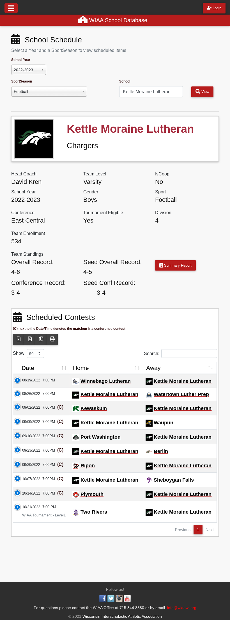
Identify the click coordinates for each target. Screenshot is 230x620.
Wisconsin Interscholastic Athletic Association (121, 616)
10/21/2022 (27, 507)
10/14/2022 (27, 493)
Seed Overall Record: (112, 262)
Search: (151, 353)
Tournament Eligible (103, 212)
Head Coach (23, 173)
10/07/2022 (27, 479)
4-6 (15, 271)
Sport (160, 191)
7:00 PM (49, 507)
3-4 (15, 292)
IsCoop (162, 173)
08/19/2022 (27, 380)
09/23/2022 (27, 450)
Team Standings (27, 254)
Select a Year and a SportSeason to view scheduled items (68, 50)
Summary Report (177, 265)
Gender (90, 191)
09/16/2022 (27, 436)
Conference (22, 212)
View (204, 92)
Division (163, 212)
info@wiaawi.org (181, 607)
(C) (59, 407)
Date (28, 368)
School (124, 81)
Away (153, 368)
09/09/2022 (27, 422)
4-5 (87, 271)
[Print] (52, 339)
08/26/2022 (27, 394)
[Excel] (18, 339)
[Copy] (41, 339)
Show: (20, 353)
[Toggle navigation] (11, 8)
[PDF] (29, 339)
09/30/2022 (27, 465)
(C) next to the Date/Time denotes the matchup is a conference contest (69, 329)
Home (81, 368)
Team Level (94, 173)
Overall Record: (32, 262)
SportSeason (21, 81)
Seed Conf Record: (109, 282)
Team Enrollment (28, 233)
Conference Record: (38, 282)
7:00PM (48, 380)
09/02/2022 (27, 407)
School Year (20, 60)
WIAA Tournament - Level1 (40, 515)
